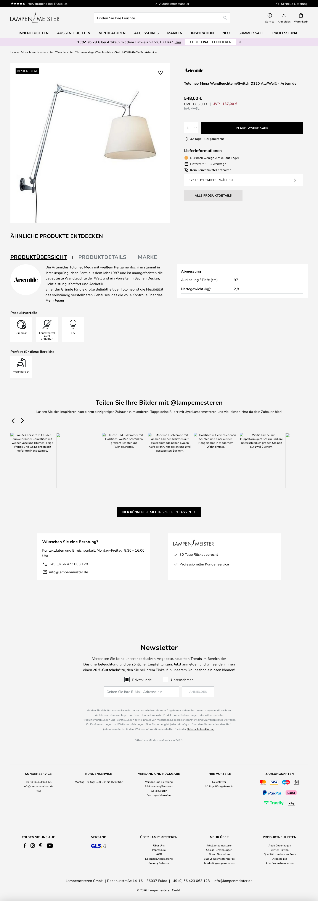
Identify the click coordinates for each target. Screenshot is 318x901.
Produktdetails (102, 257)
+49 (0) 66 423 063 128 (68, 564)
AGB (159, 854)
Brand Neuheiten (219, 854)
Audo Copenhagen (279, 845)
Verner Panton (280, 849)
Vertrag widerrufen (159, 795)
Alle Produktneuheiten (280, 863)
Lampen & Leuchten (22, 52)
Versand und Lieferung (159, 781)
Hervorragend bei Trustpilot (47, 4)
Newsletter (219, 781)
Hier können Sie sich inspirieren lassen (156, 512)
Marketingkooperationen (219, 863)
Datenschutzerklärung (200, 729)
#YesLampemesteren (219, 845)
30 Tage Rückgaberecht (219, 786)
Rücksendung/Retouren (159, 786)
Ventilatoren (112, 33)
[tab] (41, 257)
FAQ (38, 790)
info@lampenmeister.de (68, 572)
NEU (226, 33)
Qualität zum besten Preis (280, 854)
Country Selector (158, 863)
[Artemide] (205, 70)
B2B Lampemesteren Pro (219, 858)
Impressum (159, 849)
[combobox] (162, 18)
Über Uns (159, 845)
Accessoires (279, 858)
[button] (160, 72)
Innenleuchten (45, 52)
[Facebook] (25, 845)
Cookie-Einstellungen (219, 849)
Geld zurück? (159, 790)
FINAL (210, 42)
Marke (147, 257)
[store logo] (34, 18)
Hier (178, 42)
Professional (285, 33)
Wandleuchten (65, 52)
